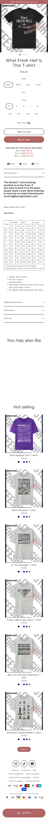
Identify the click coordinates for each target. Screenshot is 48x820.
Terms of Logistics (16, 781)
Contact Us (26, 770)
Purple (38, 85)
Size (24, 100)
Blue (28, 85)
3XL (19, 114)
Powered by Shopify (32, 793)
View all (23, 749)
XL (38, 106)
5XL (36, 114)
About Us (15, 770)
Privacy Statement (16, 774)
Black (8, 85)
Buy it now (24, 139)
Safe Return (9, 310)
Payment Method (32, 781)
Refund (36, 777)
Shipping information (13, 302)
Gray (23, 92)
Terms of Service (32, 774)
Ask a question (10, 173)
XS (9, 106)
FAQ (34, 770)
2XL (10, 114)
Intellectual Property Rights (20, 777)
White (18, 85)
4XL (28, 114)
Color (24, 79)
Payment (8, 318)
